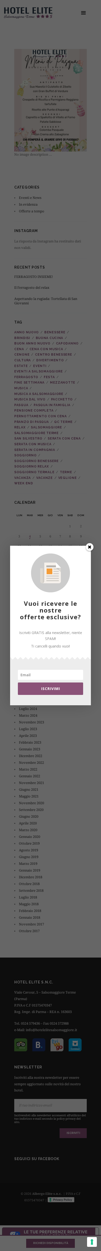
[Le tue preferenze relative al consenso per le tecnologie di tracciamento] (92, 1242)
